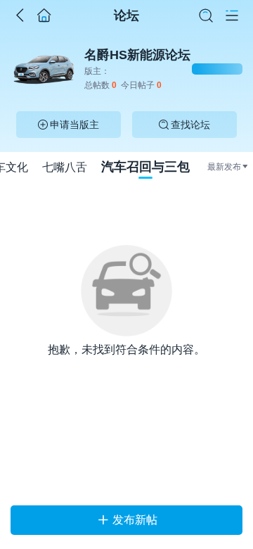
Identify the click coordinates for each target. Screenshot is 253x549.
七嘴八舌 (64, 167)
